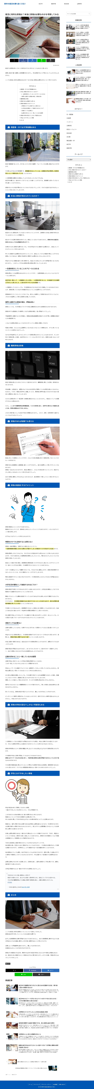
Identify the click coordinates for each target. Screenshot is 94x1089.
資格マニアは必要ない (27, 110)
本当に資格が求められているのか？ (29, 91)
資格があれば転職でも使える (28, 101)
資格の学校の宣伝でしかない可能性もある (31, 115)
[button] (50, 60)
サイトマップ (37, 1084)
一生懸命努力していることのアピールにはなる (33, 94)
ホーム (30, 1084)
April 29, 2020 (26, 887)
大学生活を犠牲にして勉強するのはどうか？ (33, 108)
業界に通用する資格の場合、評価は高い (32, 96)
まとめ (22, 120)
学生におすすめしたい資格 (27, 118)
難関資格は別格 (24, 99)
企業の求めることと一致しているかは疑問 (32, 113)
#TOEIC (10, 882)
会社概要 (55, 1084)
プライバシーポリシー (46, 1084)
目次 (30, 86)
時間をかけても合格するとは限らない (31, 106)
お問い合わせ (62, 1084)
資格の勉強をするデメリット (28, 103)
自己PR (8, 963)
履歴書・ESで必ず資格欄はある (28, 89)
